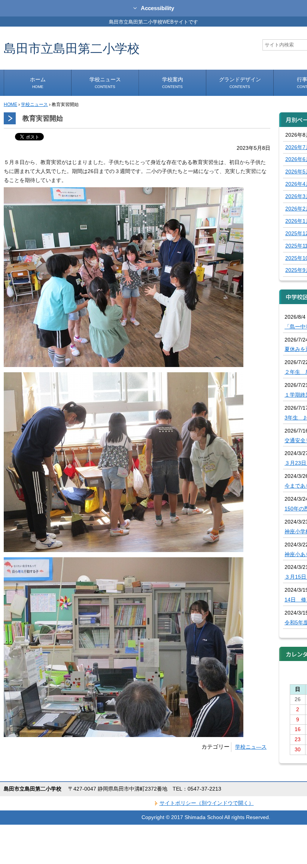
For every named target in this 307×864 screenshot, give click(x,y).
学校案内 (172, 82)
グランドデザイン (240, 82)
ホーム (38, 82)
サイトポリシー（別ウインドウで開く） (206, 803)
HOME (10, 104)
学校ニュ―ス (251, 747)
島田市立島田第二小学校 (72, 48)
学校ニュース (105, 82)
